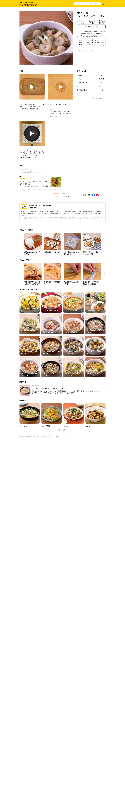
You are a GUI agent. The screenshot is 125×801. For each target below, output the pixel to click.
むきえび (80, 75)
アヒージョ (36, 436)
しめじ (79, 78)
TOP (20, 436)
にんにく (80, 93)
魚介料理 (27, 436)
